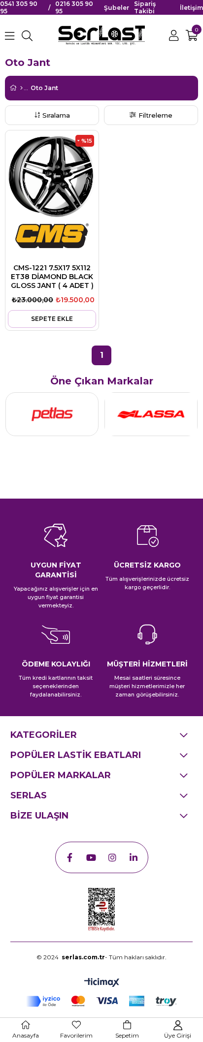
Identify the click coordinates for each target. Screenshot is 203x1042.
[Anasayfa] (21, 88)
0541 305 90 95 (18, 7)
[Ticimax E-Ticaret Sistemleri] (101, 983)
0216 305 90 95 (74, 7)
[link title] (52, 414)
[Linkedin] (133, 857)
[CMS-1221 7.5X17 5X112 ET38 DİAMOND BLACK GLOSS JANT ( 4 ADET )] (52, 177)
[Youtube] (91, 857)
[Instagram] (112, 857)
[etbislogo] (101, 910)
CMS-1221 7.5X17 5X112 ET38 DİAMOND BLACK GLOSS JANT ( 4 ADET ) (52, 276)
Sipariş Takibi (145, 7)
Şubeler (116, 7)
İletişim (191, 7)
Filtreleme (155, 115)
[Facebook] (70, 857)
